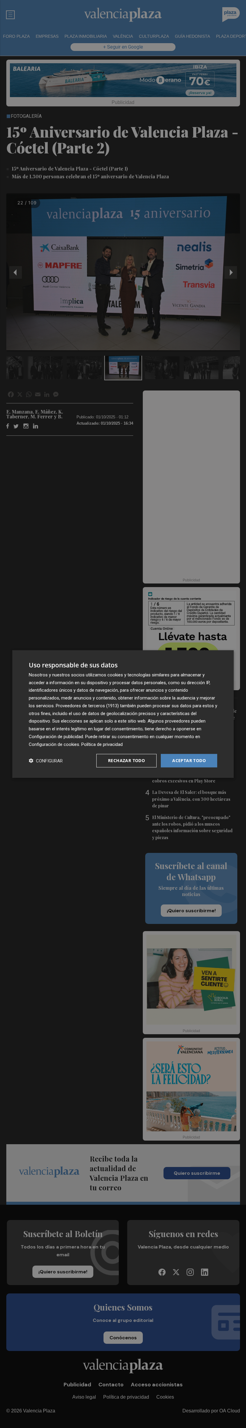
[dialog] (123, 714)
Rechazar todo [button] (126, 760)
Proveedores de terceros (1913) (87, 705)
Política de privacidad (102, 744)
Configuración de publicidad (56, 736)
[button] (46, 760)
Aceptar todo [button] (189, 760)
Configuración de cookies (54, 744)
